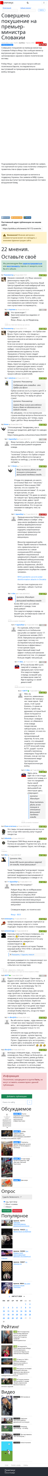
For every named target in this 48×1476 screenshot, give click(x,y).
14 (21, 1311)
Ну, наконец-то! (20, 1263)
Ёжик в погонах (10, 826)
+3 (42, 771)
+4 (42, 378)
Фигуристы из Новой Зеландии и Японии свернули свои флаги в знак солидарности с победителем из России (16, 1372)
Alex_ (14, 594)
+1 (42, 466)
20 (17, 1314)
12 (13, 1311)
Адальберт (13, 439)
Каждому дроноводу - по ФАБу (20, 1427)
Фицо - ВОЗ (16, 914)
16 (30, 1311)
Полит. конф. (16, 1465)
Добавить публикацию (17, 1096)
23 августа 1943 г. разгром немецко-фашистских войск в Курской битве (21, 1362)
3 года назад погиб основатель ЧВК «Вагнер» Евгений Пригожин (21, 1161)
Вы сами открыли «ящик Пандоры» (21, 1285)
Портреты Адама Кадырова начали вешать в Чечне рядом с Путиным (22, 1144)
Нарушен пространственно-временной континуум (21, 1224)
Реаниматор (8, 275)
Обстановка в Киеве (21, 1398)
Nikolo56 (8, 838)
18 (8, 1314)
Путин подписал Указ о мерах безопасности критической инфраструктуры (21, 1117)
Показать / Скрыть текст (22, 954)
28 (21, 1318)
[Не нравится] (45, 44)
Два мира (24, 1180)
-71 (43, 44)
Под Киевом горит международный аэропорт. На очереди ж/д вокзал (16, 1254)
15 (25, 1311)
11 (8, 1311)
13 (17, 1311)
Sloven (6, 424)
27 (17, 1318)
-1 (42, 514)
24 (4, 1318)
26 (13, 1318)
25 (8, 1318)
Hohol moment (26, 1443)
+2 (42, 593)
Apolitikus (22, 43)
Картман (12, 309)
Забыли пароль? (25, 8)
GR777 (25, 691)
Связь (25, 1465)
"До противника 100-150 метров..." (22, 1435)
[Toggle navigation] (43, 2)
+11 (43, 328)
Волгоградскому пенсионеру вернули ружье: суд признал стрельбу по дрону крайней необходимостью (21, 1336)
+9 (42, 275)
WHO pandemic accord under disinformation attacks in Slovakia (32, 578)
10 (4, 1311)
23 (30, 1314)
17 (4, 1314)
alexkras (12, 378)
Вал (6, 855)
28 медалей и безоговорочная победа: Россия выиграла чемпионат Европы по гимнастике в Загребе (22, 1349)
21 (21, 1314)
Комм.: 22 (39, 43)
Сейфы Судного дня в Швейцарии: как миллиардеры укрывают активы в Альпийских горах (16, 1134)
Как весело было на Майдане (22, 1230)
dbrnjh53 (13, 1017)
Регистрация (7, 8)
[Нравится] (40, 44)
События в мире (7, 45)
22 (25, 1314)
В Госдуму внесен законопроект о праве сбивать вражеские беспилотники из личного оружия (15, 1382)
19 (13, 1314)
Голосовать (7, 1211)
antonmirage (9, 931)
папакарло (9, 919)
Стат (6, 1465)
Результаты (17, 1211)
